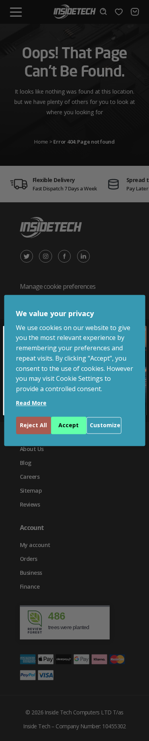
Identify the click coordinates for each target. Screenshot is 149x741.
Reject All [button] (33, 425)
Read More (31, 403)
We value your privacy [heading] (55, 313)
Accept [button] (68, 425)
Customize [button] (105, 425)
